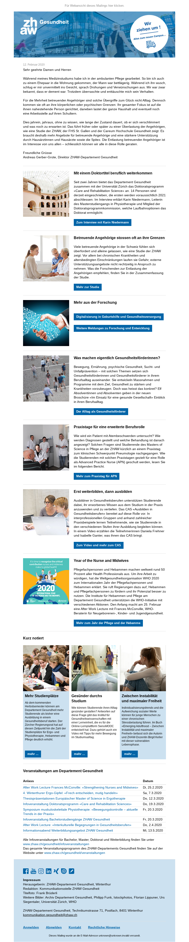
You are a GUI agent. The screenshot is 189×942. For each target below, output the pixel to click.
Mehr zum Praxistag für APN (96, 476)
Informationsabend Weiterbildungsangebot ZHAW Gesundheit (68, 830)
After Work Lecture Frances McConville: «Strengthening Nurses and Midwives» (80, 787)
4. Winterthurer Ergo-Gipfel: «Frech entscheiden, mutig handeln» (70, 793)
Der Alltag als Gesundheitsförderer (101, 411)
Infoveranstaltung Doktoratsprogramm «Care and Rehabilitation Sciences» (77, 804)
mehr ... (32, 754)
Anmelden (31, 927)
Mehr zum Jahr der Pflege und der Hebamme (108, 623)
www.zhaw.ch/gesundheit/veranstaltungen (74, 853)
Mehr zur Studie (87, 287)
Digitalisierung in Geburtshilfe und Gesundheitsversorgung (118, 316)
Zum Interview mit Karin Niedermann (102, 222)
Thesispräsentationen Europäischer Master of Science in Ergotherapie (74, 798)
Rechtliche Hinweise (104, 927)
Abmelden (54, 927)
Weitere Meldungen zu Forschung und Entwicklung (113, 328)
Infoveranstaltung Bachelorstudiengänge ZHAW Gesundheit (66, 819)
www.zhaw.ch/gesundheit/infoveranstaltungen (56, 844)
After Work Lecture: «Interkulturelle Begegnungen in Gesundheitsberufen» (77, 825)
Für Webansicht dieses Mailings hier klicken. (94, 5)
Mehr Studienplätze (42, 696)
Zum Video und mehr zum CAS (98, 545)
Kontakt (75, 927)
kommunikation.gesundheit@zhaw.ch (50, 915)
